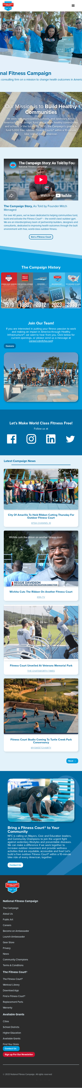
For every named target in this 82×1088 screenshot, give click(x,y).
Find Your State (11, 1044)
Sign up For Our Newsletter (19, 1054)
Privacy (6, 948)
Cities (6, 1021)
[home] (8, 6)
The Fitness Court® (13, 979)
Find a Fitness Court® (14, 996)
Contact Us (15, 865)
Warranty (7, 1007)
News (6, 953)
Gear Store (8, 942)
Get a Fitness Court (41, 236)
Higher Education (12, 1032)
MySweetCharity (41, 747)
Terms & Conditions (13, 965)
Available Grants (11, 1038)
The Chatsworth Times (41, 670)
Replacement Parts (13, 1002)
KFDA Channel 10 (41, 523)
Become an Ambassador (16, 931)
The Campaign (10, 908)
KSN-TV (41, 597)
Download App (11, 990)
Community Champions (15, 959)
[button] (73, 5)
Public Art (8, 919)
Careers (10, 346)
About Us (8, 913)
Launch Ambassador (14, 936)
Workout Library (11, 984)
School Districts (11, 1027)
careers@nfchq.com (40, 341)
